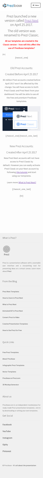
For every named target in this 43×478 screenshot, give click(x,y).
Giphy (5, 444)
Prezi (9, 271)
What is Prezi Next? (27, 182)
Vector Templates (9, 372)
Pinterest (7, 451)
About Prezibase (9, 359)
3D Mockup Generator (11, 384)
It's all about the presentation (24, 465)
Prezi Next (31, 20)
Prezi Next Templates (11, 291)
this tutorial (22, 172)
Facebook (7, 424)
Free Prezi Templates (11, 352)
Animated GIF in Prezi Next (13, 311)
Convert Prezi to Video (11, 317)
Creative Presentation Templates (15, 324)
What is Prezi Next (9, 304)
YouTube (7, 431)
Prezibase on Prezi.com (11, 378)
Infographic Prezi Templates (13, 365)
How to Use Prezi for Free (12, 330)
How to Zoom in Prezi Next (13, 298)
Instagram (7, 437)
